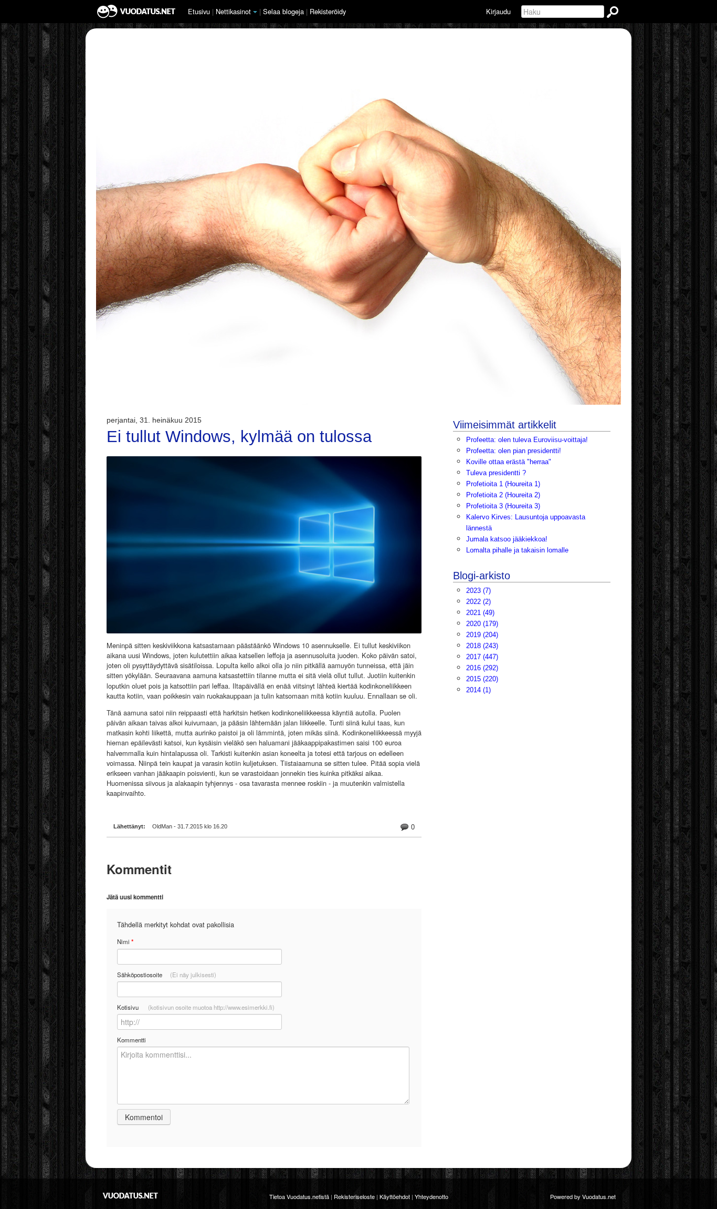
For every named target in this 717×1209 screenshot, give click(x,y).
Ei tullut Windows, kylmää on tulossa (239, 436)
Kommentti (131, 1040)
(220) (482, 679)
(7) (478, 591)
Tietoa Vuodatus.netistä (299, 1196)
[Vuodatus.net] (130, 1195)
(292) (482, 668)
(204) (482, 635)
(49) (480, 613)
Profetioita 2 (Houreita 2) (503, 495)
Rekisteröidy (328, 11)
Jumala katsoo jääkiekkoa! (506, 539)
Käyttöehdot (394, 1196)
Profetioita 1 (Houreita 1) (503, 484)
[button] (255, 12)
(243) (482, 646)
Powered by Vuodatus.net (583, 1196)
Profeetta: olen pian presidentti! (513, 451)
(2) (478, 602)
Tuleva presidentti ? (496, 473)
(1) (478, 690)
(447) (482, 657)
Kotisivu (196, 1007)
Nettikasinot (233, 11)
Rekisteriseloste (354, 1196)
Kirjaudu (498, 11)
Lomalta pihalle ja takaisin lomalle (517, 550)
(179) (482, 624)
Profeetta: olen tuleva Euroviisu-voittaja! (527, 440)
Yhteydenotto (431, 1196)
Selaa (283, 11)
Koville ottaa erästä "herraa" (508, 462)
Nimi (125, 941)
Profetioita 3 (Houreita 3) (503, 506)
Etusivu (199, 11)
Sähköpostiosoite (166, 974)
